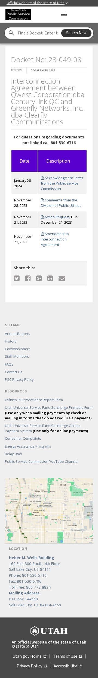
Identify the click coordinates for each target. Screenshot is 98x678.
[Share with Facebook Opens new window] (28, 278)
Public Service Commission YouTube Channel (41, 461)
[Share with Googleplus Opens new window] (39, 278)
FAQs (9, 364)
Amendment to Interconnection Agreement (55, 239)
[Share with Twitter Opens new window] (17, 278)
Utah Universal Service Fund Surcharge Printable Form (49, 412)
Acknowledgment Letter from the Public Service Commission (62, 183)
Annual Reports (17, 333)
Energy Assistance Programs (28, 446)
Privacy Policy (32, 666)
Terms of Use (67, 656)
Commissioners (17, 348)
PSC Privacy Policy (19, 379)
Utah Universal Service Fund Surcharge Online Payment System (46, 428)
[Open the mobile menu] (64, 14)
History (10, 341)
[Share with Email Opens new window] (62, 278)
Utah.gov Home (29, 656)
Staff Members (17, 356)
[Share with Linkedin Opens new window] (50, 278)
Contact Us (13, 371)
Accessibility (67, 666)
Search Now (76, 33)
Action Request (56, 216)
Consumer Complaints (23, 438)
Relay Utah (13, 453)
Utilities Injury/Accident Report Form (34, 399)
